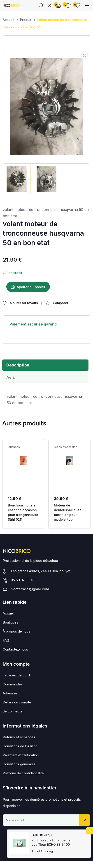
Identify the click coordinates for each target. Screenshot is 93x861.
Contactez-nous (15, 649)
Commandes (13, 684)
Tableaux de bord (16, 675)
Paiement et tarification (21, 755)
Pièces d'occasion (65, 447)
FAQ (6, 640)
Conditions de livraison (20, 746)
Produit (25, 20)
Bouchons (13, 447)
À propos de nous (16, 631)
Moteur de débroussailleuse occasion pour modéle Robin (67, 512)
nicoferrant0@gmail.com (30, 589)
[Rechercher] (41, 5)
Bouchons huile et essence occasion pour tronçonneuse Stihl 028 (23, 512)
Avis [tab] (10, 377)
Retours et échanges (19, 737)
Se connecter (13, 711)
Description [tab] (17, 365)
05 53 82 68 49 (23, 580)
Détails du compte (17, 702)
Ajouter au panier (31, 287)
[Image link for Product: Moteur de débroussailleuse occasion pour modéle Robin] (69, 460)
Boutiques (10, 622)
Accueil (8, 20)
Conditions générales (19, 764)
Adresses (10, 693)
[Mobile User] (49, 5)
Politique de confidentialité (23, 773)
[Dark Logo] (11, 5)
